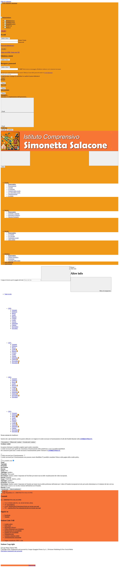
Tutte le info (8, 294)
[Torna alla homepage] (59, 141)
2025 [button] (10, 343)
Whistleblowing (9, 534)
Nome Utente (22, 40)
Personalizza (4, 442)
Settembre (15, 323)
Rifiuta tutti (15, 442)
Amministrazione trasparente (12, 537)
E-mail (20, 69)
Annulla (3, 130)
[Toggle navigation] (15, 158)
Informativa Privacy (10, 527)
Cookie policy (8, 524)
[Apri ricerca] (103, 158)
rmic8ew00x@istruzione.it (24, 506)
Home (72, 267)
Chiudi (3, 83)
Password (21, 42)
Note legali (7, 526)
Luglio (14, 320)
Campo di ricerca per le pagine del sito (12, 280)
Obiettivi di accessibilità (11, 532)
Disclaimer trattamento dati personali (11, 551)
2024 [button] (10, 377)
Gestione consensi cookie (11, 536)
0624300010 (11, 504)
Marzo (14, 313)
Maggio (14, 317)
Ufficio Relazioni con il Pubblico (14, 529)
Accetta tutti (29, 442)
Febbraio (14, 312)
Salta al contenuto (6, 1)
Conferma (10, 130)
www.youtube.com (6, 460)
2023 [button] (10, 411)
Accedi (3, 31)
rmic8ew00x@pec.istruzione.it (24, 508)
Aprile (14, 315)
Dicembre (15, 328)
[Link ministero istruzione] (9, 3)
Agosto (14, 322)
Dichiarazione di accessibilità (12, 531)
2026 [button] (10, 308)
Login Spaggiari (48, 72)
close (2, 166)
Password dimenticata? (7, 45)
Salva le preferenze (15, 489)
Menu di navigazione (105, 291)
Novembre (15, 327)
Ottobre (14, 325)
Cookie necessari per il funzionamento (12, 455)
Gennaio (14, 310)
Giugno (14, 318)
